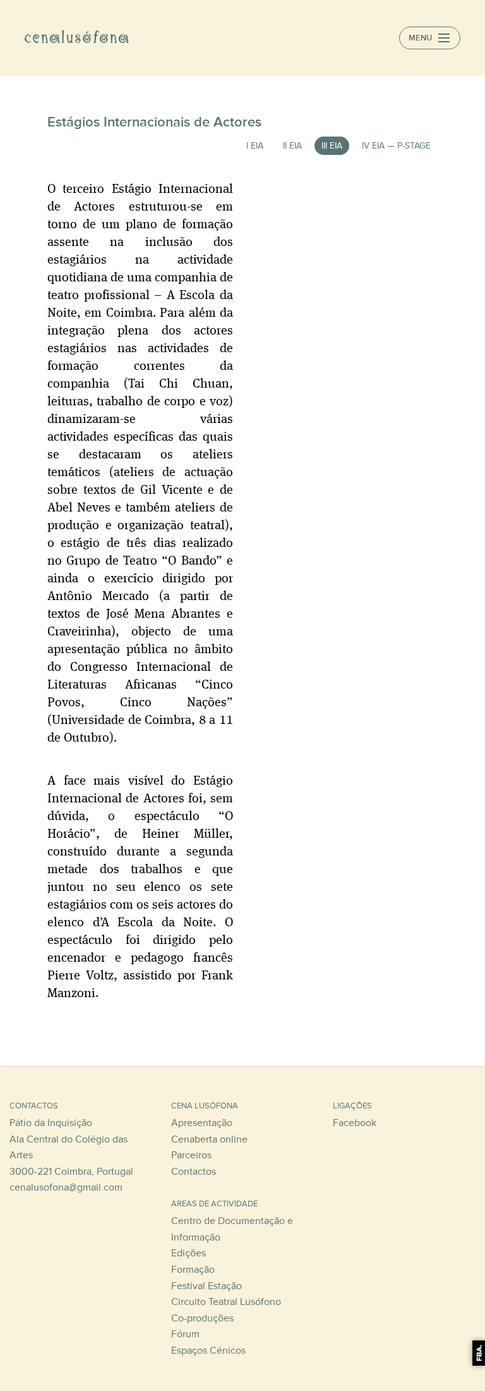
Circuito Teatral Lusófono (226, 1302)
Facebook (354, 1123)
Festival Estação (206, 1286)
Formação (193, 1269)
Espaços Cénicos (208, 1350)
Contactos (193, 1171)
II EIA (292, 145)
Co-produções (202, 1318)
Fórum (185, 1334)
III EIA (331, 145)
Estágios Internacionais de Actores (154, 122)
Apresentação (201, 1123)
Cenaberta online (209, 1139)
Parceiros (191, 1155)
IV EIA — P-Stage (396, 145)
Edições (188, 1253)
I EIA (254, 145)
